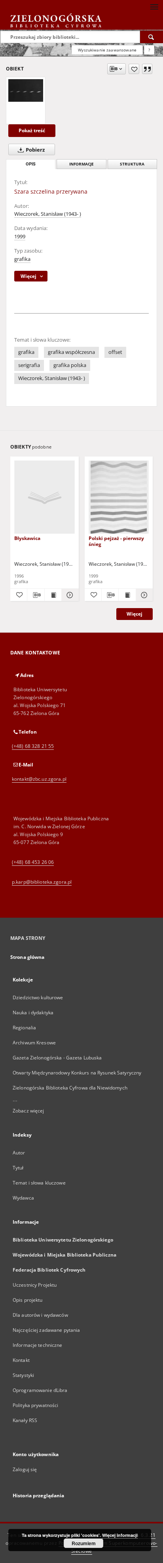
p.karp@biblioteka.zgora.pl (42, 881)
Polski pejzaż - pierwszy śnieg (116, 541)
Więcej (134, 613)
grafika (22, 259)
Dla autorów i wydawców (40, 1315)
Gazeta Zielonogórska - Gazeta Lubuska (57, 1057)
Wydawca (23, 1197)
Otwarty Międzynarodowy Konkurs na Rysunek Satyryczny (77, 1072)
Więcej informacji (120, 1535)
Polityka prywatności (35, 1405)
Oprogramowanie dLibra (40, 1390)
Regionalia (24, 1027)
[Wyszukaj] (151, 36)
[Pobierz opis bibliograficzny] (35, 595)
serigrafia (29, 365)
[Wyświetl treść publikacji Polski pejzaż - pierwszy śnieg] (127, 595)
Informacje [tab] (81, 164)
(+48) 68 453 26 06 (33, 862)
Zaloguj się (25, 1469)
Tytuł (18, 1167)
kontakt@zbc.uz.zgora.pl (39, 779)
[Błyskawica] (44, 497)
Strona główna (27, 957)
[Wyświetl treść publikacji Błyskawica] (53, 595)
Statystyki (23, 1375)
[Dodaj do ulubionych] (134, 69)
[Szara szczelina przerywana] (25, 90)
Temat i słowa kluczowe (39, 1182)
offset (115, 352)
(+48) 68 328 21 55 (33, 746)
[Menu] (154, 6)
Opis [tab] (31, 164)
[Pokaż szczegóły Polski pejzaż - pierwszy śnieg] (143, 595)
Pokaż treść (32, 130)
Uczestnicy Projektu (35, 1285)
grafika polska (69, 365)
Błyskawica (27, 538)
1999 (19, 236)
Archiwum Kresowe (34, 1042)
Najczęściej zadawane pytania (46, 1330)
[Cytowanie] (147, 69)
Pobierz (35, 149)
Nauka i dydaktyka (33, 1012)
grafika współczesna (71, 352)
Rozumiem (84, 1543)
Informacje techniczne (38, 1345)
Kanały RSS (25, 1420)
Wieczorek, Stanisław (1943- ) (47, 214)
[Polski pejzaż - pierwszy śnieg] (119, 497)
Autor (19, 1152)
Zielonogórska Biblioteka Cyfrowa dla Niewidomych (70, 1087)
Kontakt (21, 1360)
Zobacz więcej (28, 1110)
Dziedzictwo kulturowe (38, 997)
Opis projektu (28, 1300)
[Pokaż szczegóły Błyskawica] (69, 595)
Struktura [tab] (132, 164)
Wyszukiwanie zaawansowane (107, 50)
